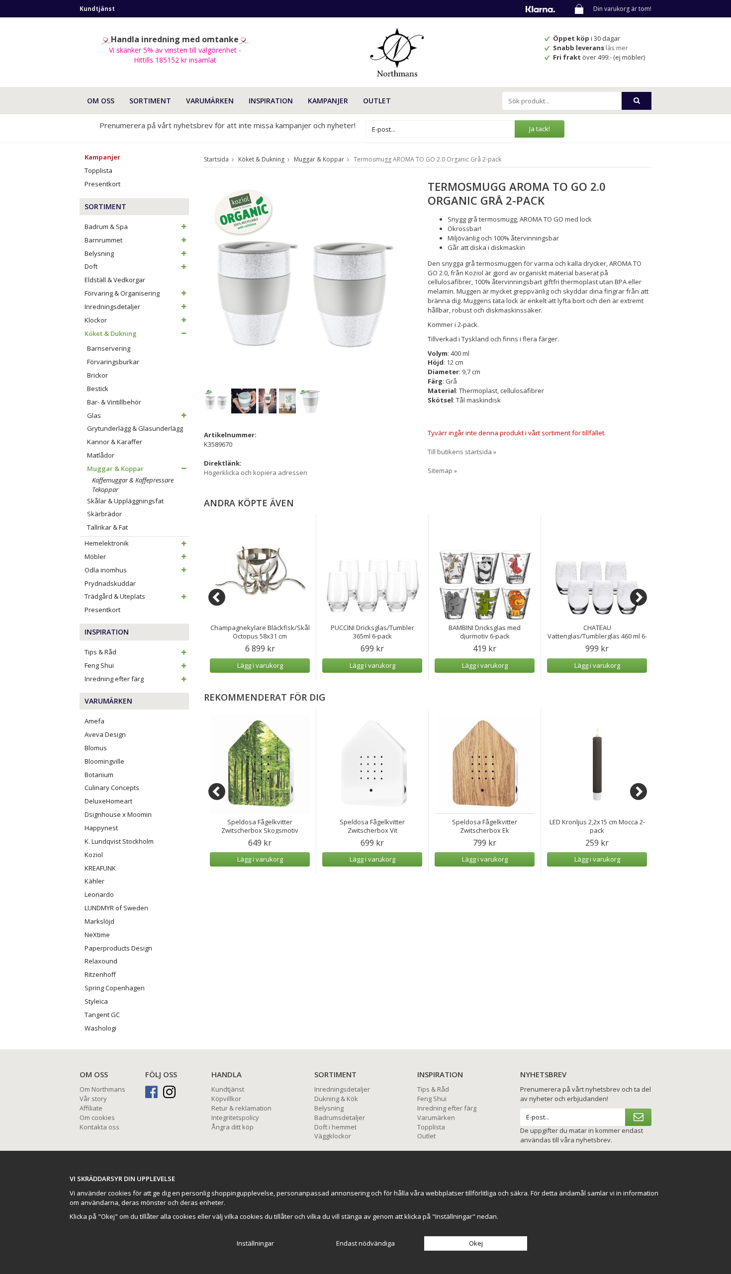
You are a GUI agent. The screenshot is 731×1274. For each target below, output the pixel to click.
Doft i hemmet (335, 1126)
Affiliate (91, 1108)
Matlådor (100, 455)
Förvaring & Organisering (122, 293)
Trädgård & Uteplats (115, 596)
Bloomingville (104, 761)
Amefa (94, 721)
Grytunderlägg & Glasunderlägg (135, 428)
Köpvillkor (226, 1098)
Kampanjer (328, 100)
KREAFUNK (100, 868)
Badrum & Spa (106, 226)
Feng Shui (99, 665)
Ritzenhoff (100, 974)
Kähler (94, 880)
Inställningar (255, 1243)
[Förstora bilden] (304, 279)
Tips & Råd (100, 651)
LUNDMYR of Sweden (116, 907)
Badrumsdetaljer (339, 1117)
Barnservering (108, 348)
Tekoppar (105, 489)
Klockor (96, 320)
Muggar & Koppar (115, 468)
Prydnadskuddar (110, 583)
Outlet (377, 100)
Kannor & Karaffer (114, 441)
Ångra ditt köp (232, 1126)
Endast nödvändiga (365, 1243)
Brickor (97, 375)
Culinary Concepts (112, 787)
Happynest (101, 827)
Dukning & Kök (336, 1098)
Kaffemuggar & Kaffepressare (133, 480)
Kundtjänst (227, 1089)
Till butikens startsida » (462, 451)
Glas (94, 415)
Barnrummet (103, 240)
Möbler (95, 556)
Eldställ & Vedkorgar (115, 279)
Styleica (96, 1001)
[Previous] (216, 597)
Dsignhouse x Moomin (118, 814)
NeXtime (97, 934)
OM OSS (100, 100)
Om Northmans (102, 1089)
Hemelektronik (107, 543)
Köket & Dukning (111, 333)
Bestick (97, 388)
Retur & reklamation (241, 1108)
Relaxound (101, 960)
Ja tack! (539, 128)
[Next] (638, 597)
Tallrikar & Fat (107, 527)
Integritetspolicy (235, 1117)
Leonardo (99, 894)
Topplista (98, 170)
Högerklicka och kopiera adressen (255, 472)
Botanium (99, 774)
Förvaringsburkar (113, 361)
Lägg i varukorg (260, 665)
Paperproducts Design (118, 948)
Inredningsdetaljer (112, 306)
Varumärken (436, 1117)
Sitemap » (442, 470)
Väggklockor (332, 1135)
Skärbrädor (104, 513)
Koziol (94, 854)
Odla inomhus (106, 569)
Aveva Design (105, 734)
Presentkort (102, 183)
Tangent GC (102, 1014)
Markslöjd (99, 921)
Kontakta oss (99, 1126)
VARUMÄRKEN (210, 100)
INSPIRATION (271, 100)
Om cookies (97, 1117)
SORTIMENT (150, 100)
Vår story (93, 1098)
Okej (476, 1243)
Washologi (100, 1028)
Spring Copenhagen (115, 987)
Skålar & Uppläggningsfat (125, 500)
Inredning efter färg (114, 678)
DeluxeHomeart (108, 800)
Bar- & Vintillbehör (114, 402)
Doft (91, 266)
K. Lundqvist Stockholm (119, 841)
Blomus (96, 747)
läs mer (618, 47)
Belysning (99, 253)
